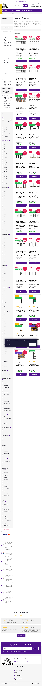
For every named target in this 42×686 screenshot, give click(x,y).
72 (5, 202)
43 (5, 193)
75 (5, 204)
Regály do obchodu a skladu (8, 43)
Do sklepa (6, 472)
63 (5, 198)
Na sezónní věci (7, 408)
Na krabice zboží (7, 410)
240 (5, 174)
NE (5, 431)
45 (5, 195)
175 (5, 302)
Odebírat (35, 648)
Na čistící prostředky (7, 406)
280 (5, 178)
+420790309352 (31, 661)
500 (5, 304)
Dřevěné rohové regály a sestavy (8, 76)
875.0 (5, 353)
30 (5, 144)
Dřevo (5, 420)
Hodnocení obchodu (21, 612)
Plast (5, 422)
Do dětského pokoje (7, 490)
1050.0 (5, 355)
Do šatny (6, 481)
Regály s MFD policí (7, 51)
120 (5, 157)
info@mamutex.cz (19, 661)
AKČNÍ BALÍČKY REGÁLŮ (6, 28)
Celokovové (6, 453)
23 (5, 142)
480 (5, 332)
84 (5, 209)
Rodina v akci (6, 507)
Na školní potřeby (7, 392)
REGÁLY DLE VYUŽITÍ (7, 31)
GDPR (16, 672)
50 (5, 249)
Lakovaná (6, 361)
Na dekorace (6, 401)
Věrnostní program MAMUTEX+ (18, 679)
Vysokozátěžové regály (7, 55)
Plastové (5, 449)
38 (5, 244)
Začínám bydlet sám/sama (6, 505)
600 (5, 333)
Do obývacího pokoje (7, 483)
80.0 (5, 228)
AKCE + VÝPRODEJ (6, 22)
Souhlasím (33, 345)
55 (5, 146)
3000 (5, 351)
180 (5, 167)
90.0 (5, 225)
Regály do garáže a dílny (7, 34)
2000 (5, 347)
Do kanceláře (6, 486)
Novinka (5, 131)
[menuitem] (6, 10)
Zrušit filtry (7, 529)
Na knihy (6, 389)
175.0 (5, 308)
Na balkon (6, 497)
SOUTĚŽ (5, 136)
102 (5, 155)
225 (5, 324)
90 (5, 151)
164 (5, 164)
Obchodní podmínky (18, 670)
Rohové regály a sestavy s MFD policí (7, 58)
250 (5, 328)
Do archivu (6, 488)
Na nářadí (6, 383)
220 (5, 173)
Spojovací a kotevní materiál (7, 101)
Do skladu (6, 477)
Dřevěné (5, 451)
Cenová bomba (6, 133)
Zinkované (6, 366)
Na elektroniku (7, 403)
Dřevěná (5, 363)
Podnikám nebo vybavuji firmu (7, 524)
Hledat (25, 5)
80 (5, 150)
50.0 (5, 256)
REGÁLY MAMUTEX (6, 24)
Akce (5, 129)
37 (5, 189)
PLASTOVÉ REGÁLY (6, 79)
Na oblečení (6, 394)
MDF (5, 416)
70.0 (5, 227)
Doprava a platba (18, 675)
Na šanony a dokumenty (6, 386)
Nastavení (9, 344)
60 (5, 197)
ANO (5, 430)
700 (5, 335)
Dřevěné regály (6, 71)
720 (5, 337)
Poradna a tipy (17, 673)
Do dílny (6, 475)
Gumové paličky (7, 105)
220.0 (5, 183)
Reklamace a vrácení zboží (19, 677)
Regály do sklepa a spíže (7, 37)
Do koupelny (6, 493)
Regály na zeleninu (7, 73)
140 (5, 218)
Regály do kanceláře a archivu (8, 40)
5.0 (5, 282)
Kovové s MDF (6, 455)
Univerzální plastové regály (7, 82)
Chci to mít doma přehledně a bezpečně (7, 520)
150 (5, 160)
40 (5, 191)
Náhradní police (7, 103)
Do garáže (6, 474)
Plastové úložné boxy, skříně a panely (8, 98)
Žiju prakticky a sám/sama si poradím (7, 511)
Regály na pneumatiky (8, 60)
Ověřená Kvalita (7, 134)
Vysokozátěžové (7, 448)
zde (28, 342)
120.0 (5, 230)
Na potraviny (6, 382)
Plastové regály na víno (7, 85)
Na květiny (6, 399)
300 (5, 306)
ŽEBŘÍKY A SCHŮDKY (7, 88)
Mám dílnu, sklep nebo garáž (7, 515)
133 (5, 158)
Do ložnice (6, 495)
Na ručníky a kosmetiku (7, 397)
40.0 (5, 261)
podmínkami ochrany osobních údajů (20, 651)
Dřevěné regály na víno (7, 69)
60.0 (5, 258)
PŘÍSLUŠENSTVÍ (6, 95)
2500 (5, 349)
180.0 (5, 180)
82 (5, 207)
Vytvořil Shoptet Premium (37, 683)
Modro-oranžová (7, 374)
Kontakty (2, 1)
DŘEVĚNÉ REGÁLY (6, 66)
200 (5, 169)
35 (5, 242)
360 (5, 330)
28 (5, 238)
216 (5, 171)
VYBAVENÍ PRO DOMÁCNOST (6, 92)
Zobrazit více (21, 635)
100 (5, 153)
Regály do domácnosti (8, 45)
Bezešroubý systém (7, 462)
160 (5, 162)
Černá (5, 372)
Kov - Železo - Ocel (7, 418)
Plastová (5, 364)
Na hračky (6, 390)
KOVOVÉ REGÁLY (6, 48)
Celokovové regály (7, 53)
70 (5, 148)
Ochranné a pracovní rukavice (7, 108)
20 (5, 290)
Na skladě (6, 127)
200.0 (5, 181)
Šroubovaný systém (7, 464)
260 (5, 176)
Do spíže (6, 479)
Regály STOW (6, 62)
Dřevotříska (6, 423)
